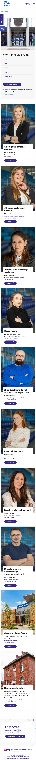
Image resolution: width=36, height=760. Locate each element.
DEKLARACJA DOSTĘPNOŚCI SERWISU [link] (18, 756)
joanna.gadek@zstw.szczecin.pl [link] (13, 515)
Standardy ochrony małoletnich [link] (18, 758)
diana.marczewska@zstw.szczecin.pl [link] (15, 336)
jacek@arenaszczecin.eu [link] (11, 579)
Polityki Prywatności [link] (8, 94)
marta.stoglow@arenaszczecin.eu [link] (14, 277)
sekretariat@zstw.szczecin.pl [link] (13, 700)
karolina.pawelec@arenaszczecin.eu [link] (14, 155)
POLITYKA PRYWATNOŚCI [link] (17, 755)
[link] (2, 28)
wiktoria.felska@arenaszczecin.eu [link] (14, 216)
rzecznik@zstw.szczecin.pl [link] (12, 457)
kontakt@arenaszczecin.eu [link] (12, 640)
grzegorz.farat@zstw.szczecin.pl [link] (14, 398)
